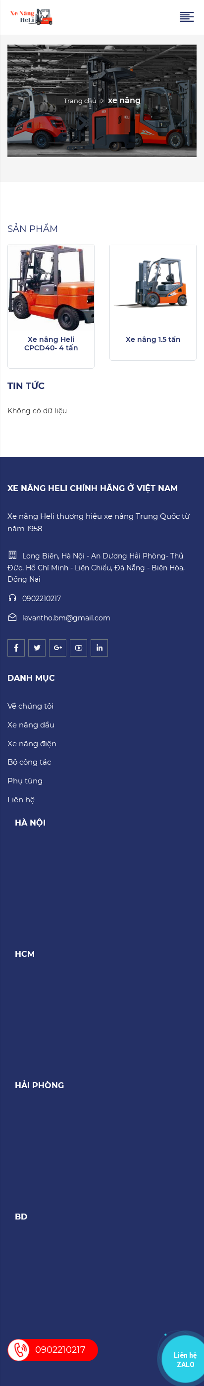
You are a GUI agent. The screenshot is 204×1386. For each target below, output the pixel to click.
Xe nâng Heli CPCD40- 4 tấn (51, 343)
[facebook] (16, 648)
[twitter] (37, 648)
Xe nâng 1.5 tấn (153, 339)
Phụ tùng (25, 780)
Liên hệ (21, 799)
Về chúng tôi (30, 706)
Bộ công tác (29, 762)
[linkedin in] (99, 648)
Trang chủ (80, 101)
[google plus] (57, 648)
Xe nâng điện (31, 743)
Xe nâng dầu (30, 724)
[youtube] (78, 648)
